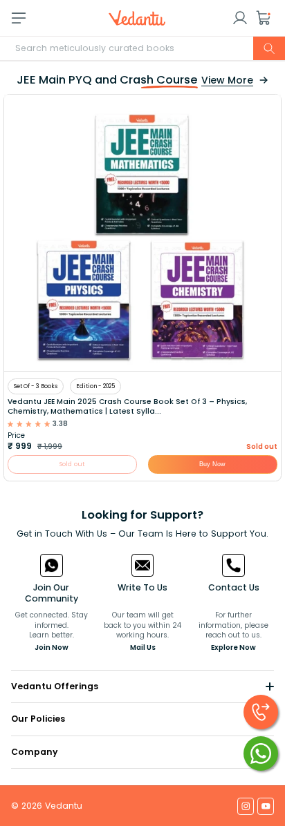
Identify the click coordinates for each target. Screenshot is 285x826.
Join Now (51, 648)
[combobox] (142, 48)
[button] (263, 18)
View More (227, 80)
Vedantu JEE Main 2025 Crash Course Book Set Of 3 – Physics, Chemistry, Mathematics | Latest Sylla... (127, 406)
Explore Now (233, 648)
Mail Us (143, 648)
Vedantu (63, 805)
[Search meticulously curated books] (269, 48)
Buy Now (212, 464)
